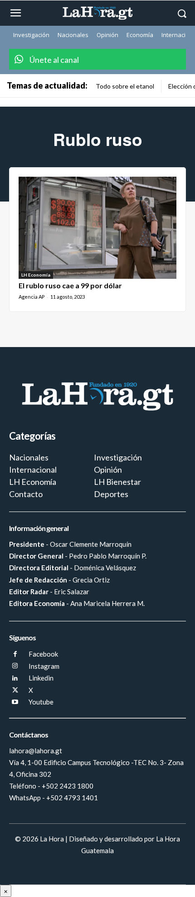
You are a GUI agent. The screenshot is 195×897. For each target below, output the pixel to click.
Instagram (44, 666)
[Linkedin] (15, 678)
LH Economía (35, 274)
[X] (15, 691)
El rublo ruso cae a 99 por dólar (70, 285)
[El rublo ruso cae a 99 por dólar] (97, 228)
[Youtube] (15, 702)
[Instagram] (15, 666)
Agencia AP (31, 297)
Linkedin (41, 678)
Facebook (43, 654)
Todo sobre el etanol (125, 86)
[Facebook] (15, 654)
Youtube (41, 702)
